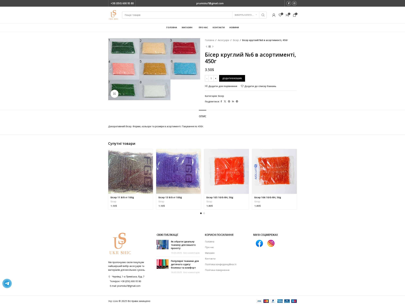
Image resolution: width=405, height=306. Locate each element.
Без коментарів (191, 252)
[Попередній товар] (206, 46)
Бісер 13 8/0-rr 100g (170, 197)
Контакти (210, 258)
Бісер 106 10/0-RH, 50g (267, 197)
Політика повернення (217, 270)
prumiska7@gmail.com (210, 3)
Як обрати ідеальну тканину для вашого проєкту (183, 245)
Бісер (236, 40)
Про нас (209, 247)
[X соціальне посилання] (225, 101)
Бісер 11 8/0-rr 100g (122, 197)
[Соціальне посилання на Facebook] (288, 3)
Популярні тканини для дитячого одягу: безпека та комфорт (185, 264)
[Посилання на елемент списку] (130, 281)
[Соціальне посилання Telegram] (237, 101)
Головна (209, 40)
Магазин (210, 252)
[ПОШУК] (263, 15)
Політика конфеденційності (220, 264)
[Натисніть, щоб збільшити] (114, 94)
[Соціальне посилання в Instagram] (294, 3)
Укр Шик (113, 301)
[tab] (202, 115)
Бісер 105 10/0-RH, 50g (219, 197)
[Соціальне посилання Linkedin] (233, 101)
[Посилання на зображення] (120, 243)
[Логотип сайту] (113, 14)
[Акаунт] (274, 15)
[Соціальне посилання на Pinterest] (229, 101)
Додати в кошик (232, 78)
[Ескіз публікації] (162, 247)
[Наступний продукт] (212, 46)
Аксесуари (223, 40)
